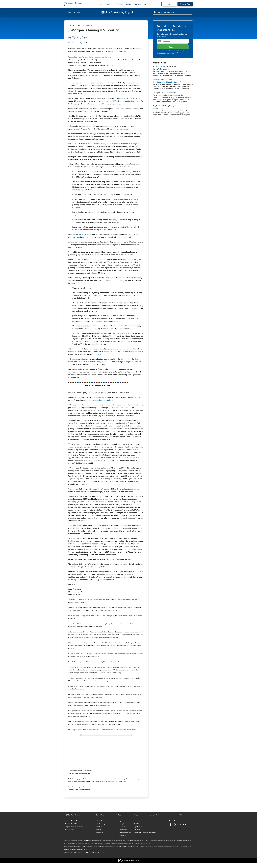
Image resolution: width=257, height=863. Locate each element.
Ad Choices (122, 827)
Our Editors (118, 4)
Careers (98, 829)
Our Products (105, 4)
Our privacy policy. (170, 53)
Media (128, 4)
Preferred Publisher (177, 815)
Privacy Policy (123, 824)
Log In (169, 4)
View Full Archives (186, 63)
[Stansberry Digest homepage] (117, 12)
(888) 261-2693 (69, 829)
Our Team (99, 827)
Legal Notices (138, 827)
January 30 (82, 234)
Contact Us (99, 832)
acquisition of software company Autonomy (80, 697)
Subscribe (173, 47)
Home (68, 12)
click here (107, 57)
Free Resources (140, 4)
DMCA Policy (138, 824)
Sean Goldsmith (86, 26)
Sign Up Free (185, 4)
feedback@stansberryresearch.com (100, 400)
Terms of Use (122, 835)
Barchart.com (78, 846)
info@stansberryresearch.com (74, 827)
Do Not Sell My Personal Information (145, 832)
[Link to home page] (74, 4)
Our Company (100, 824)
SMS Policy (137, 829)
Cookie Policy (123, 829)
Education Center (154, 815)
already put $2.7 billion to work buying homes (121, 101)
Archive (77, 12)
